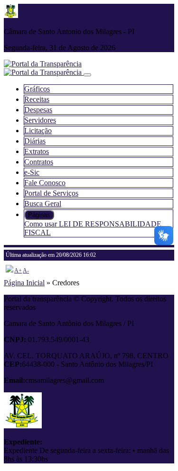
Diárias (35, 141)
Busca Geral (42, 203)
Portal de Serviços (51, 193)
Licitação (38, 131)
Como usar (41, 224)
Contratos (38, 162)
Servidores (40, 120)
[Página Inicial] (44, 72)
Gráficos (37, 89)
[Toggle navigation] (87, 74)
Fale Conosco (45, 183)
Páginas (39, 214)
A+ (18, 270)
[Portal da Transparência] (43, 64)
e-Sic (31, 172)
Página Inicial (24, 283)
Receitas (36, 99)
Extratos (36, 151)
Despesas (38, 110)
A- (26, 270)
